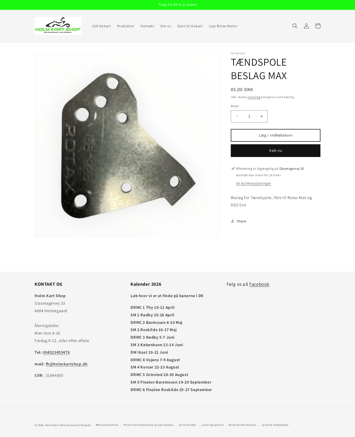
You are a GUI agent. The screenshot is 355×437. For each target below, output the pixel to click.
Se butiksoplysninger (253, 183)
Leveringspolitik (212, 425)
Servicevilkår (187, 425)
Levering (254, 97)
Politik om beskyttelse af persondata (148, 425)
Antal (235, 106)
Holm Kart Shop (56, 425)
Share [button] (241, 221)
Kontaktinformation (242, 425)
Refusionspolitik (107, 425)
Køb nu (275, 150)
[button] (295, 26)
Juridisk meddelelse (274, 425)
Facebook (259, 284)
